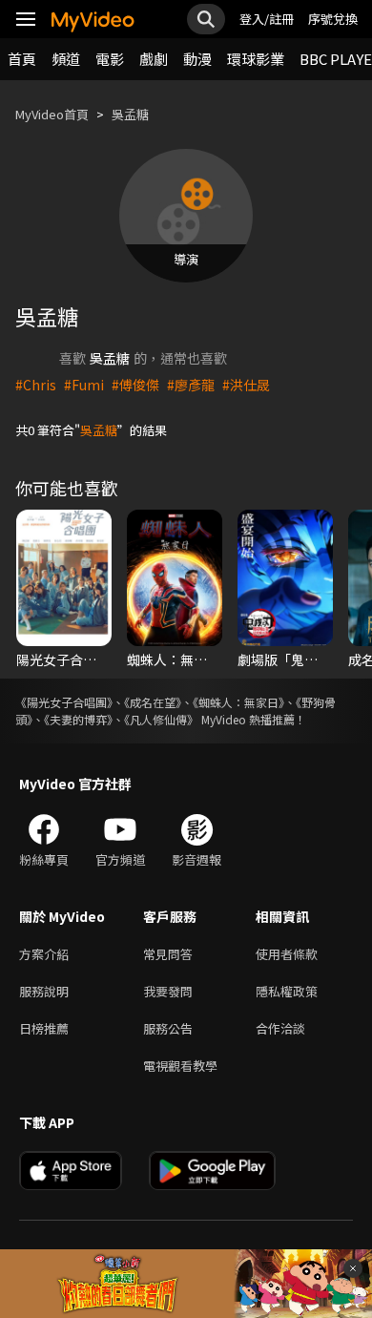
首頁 (22, 59)
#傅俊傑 (135, 384)
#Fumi (84, 384)
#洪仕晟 (246, 384)
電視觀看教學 (180, 1065)
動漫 (197, 59)
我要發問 (168, 991)
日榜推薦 (44, 1028)
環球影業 (255, 59)
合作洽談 (280, 1028)
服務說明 (44, 991)
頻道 (66, 59)
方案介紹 (44, 954)
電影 (109, 59)
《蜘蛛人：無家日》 (238, 702)
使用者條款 (287, 954)
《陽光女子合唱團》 (64, 702)
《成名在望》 (152, 702)
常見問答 (168, 954)
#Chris (35, 384)
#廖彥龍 (191, 384)
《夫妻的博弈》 (78, 719)
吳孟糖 (130, 114)
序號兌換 (333, 19)
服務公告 (168, 1028)
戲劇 (153, 59)
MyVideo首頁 (52, 114)
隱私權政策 (287, 991)
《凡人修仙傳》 (161, 719)
